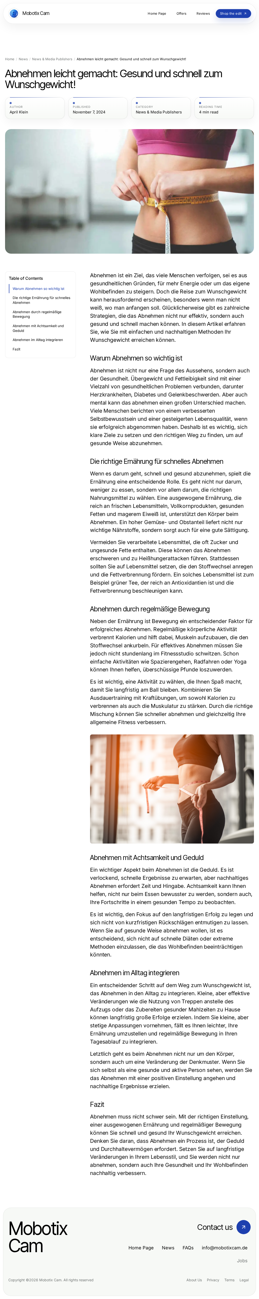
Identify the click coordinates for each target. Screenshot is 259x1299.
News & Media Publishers (52, 59)
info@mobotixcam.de (225, 1247)
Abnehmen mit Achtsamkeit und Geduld (38, 328)
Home (9, 59)
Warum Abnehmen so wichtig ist (38, 289)
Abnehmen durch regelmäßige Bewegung (37, 314)
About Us (194, 1280)
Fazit (16, 349)
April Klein (19, 112)
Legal (244, 1280)
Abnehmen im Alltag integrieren (38, 340)
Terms (229, 1280)
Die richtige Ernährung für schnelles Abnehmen (41, 300)
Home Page (141, 1247)
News (23, 59)
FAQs (188, 1247)
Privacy (213, 1280)
